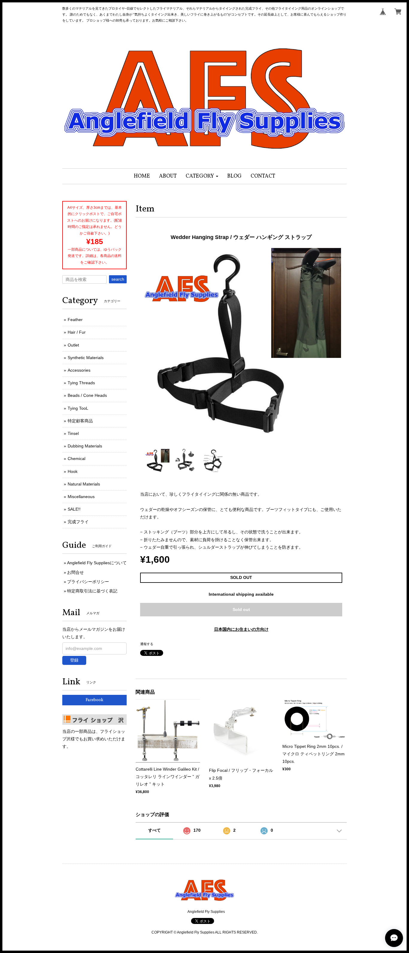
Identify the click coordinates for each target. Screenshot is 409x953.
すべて (154, 830)
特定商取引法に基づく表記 (92, 591)
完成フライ (78, 521)
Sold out (241, 609)
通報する (146, 644)
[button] (202, 176)
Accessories (79, 370)
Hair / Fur (77, 332)
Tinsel (73, 433)
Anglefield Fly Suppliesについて (97, 562)
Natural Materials (84, 484)
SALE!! (74, 509)
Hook (73, 471)
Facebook (94, 700)
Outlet (73, 345)
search (117, 279)
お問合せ (75, 572)
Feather (75, 319)
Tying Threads (81, 382)
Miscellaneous (81, 496)
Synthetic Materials (86, 357)
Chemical (76, 458)
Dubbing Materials (85, 446)
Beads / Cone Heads (87, 395)
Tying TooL (78, 408)
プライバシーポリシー (88, 581)
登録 (74, 660)
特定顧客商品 (80, 420)
